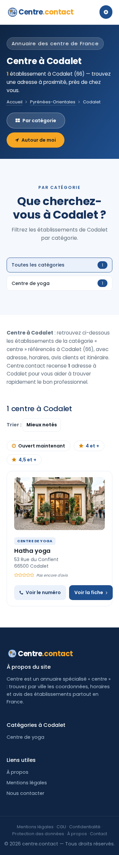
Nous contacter (25, 793)
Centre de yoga (25, 737)
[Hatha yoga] (59, 503)
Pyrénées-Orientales (52, 102)
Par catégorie (39, 120)
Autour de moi (38, 140)
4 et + (92, 446)
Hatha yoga (32, 551)
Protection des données (38, 834)
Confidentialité (84, 827)
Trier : (14, 424)
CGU (61, 827)
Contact (98, 834)
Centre (46, 12)
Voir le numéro (43, 592)
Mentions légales (27, 782)
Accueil (14, 102)
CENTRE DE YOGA (35, 541)
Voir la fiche (88, 592)
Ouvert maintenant (41, 446)
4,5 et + (27, 459)
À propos (17, 772)
